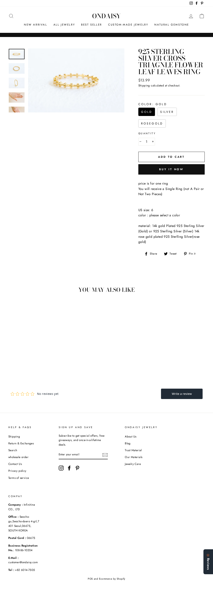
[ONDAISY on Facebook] (69, 468)
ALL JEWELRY (64, 25)
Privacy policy (17, 471)
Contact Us (15, 464)
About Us (130, 436)
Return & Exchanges (21, 443)
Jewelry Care (133, 464)
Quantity (147, 133)
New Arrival (35, 25)
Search (12, 450)
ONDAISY (106, 16)
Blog (128, 443)
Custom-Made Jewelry (128, 25)
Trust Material (133, 450)
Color (152, 104)
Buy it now (171, 169)
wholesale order (18, 457)
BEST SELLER (91, 25)
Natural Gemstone (171, 25)
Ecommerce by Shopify (112, 579)
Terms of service (18, 478)
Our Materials (133, 457)
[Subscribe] (105, 454)
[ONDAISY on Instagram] (61, 468)
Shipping (144, 85)
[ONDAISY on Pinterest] (77, 468)
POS (90, 579)
